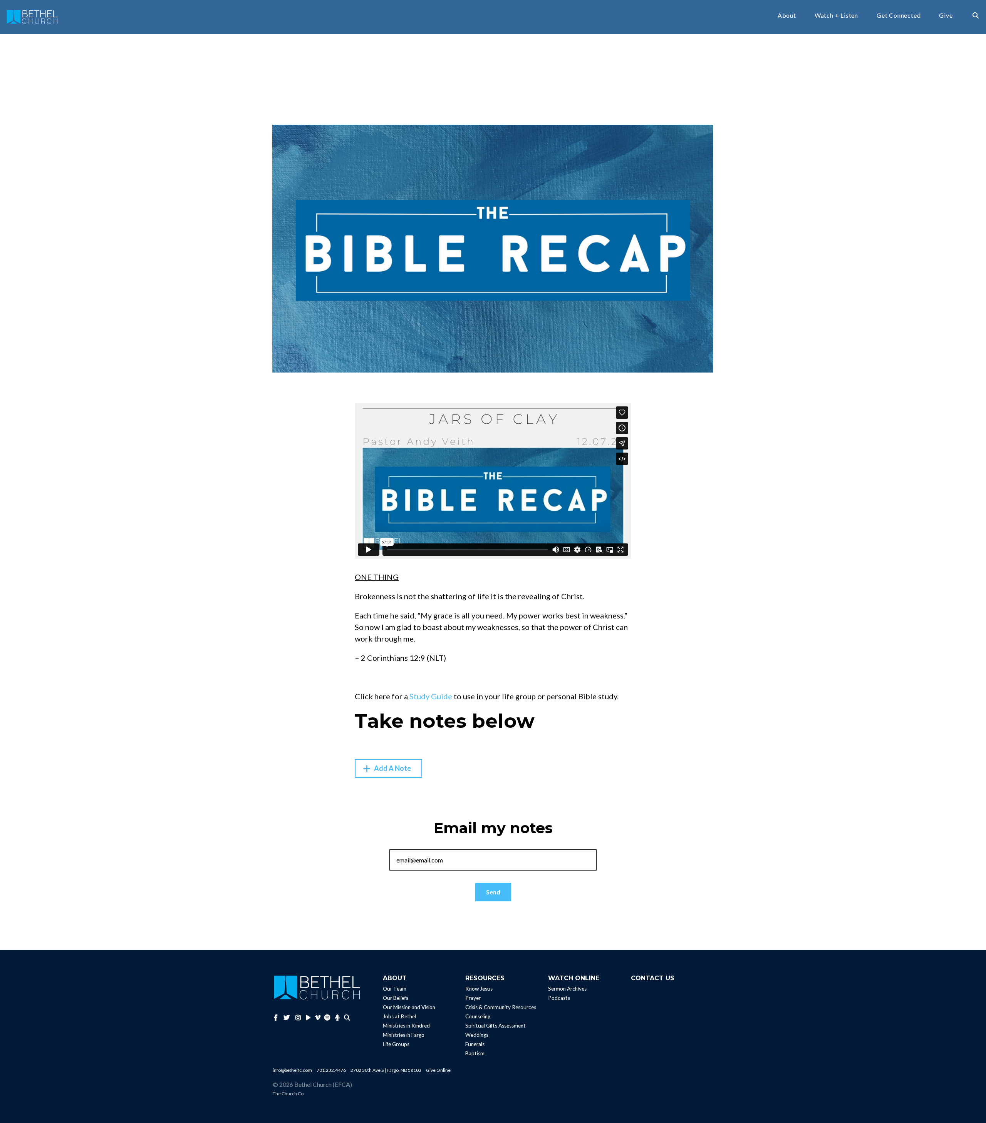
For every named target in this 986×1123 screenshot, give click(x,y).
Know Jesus (479, 989)
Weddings (476, 1035)
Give (945, 15)
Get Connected (899, 15)
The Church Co (288, 1093)
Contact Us (652, 978)
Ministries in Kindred (406, 1026)
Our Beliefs (395, 998)
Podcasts (559, 998)
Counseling (477, 1017)
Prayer (473, 998)
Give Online (438, 1070)
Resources (485, 978)
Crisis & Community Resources (500, 1007)
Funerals (475, 1044)
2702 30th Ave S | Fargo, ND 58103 (385, 1070)
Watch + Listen (836, 15)
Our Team (394, 989)
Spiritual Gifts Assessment (495, 1026)
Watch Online (573, 978)
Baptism (475, 1054)
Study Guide (430, 696)
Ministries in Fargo (403, 1035)
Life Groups (396, 1044)
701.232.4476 (331, 1070)
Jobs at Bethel (399, 1017)
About (787, 15)
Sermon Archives (567, 989)
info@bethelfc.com (292, 1070)
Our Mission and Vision (409, 1007)
